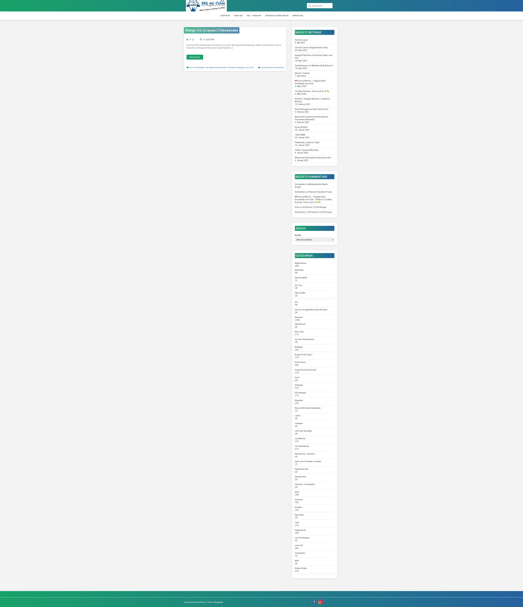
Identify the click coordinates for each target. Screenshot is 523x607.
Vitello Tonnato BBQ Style (307, 150)
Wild (297, 561)
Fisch (297, 377)
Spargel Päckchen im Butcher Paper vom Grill (314, 56)
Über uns (238, 16)
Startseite (225, 16)
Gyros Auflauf (301, 127)
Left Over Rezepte (303, 431)
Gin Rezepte (198, 67)
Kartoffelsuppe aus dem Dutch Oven (312, 109)
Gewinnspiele (301, 278)
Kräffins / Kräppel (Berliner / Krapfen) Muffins (312, 100)
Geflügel (299, 385)
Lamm (298, 416)
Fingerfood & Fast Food (305, 370)
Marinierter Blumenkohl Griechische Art (313, 158)
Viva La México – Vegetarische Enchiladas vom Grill (310, 82)
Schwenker (300, 184)
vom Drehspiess (302, 538)
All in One (299, 332)
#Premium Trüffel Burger (314, 207)
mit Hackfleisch (302, 446)
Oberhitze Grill (301, 469)
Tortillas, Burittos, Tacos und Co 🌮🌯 (312, 91)
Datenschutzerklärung (277, 16)
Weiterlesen (194, 57)
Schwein (299, 500)
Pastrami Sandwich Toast (320, 192)
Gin (191, 67)
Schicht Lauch (301, 40)
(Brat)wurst (300, 324)
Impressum (298, 16)
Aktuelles (299, 270)
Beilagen (299, 347)
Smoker (298, 507)
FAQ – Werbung (254, 16)
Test (297, 522)
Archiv (298, 235)
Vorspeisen (300, 553)
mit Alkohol (210, 67)
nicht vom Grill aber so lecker (308, 461)
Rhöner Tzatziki (302, 73)
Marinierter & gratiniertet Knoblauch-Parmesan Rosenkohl (312, 118)
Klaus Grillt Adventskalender (308, 408)
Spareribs (299, 515)
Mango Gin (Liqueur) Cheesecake (211, 30)
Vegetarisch (300, 530)
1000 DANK (300, 135)
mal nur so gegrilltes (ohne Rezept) (311, 310)
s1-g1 (191, 39)
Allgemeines (300, 263)
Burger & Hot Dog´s (303, 355)
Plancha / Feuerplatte (305, 484)
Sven (297, 207)
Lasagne (299, 423)
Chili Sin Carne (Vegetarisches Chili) (311, 47)
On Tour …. (299, 285)
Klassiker (299, 400)
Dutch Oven (300, 362)
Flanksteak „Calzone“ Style (307, 142)
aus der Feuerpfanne (304, 339)
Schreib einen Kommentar (272, 67)
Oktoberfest (300, 477)
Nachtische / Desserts (226, 67)
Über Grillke (300, 293)
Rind (297, 492)
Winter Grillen (301, 568)
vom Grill (249, 67)
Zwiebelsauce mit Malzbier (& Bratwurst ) (314, 65)
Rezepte (241, 67)
